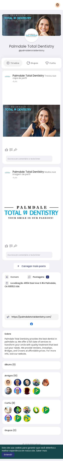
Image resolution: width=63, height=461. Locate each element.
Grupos (8, 430)
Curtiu (8, 403)
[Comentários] (11, 149)
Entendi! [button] (8, 454)
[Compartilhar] (15, 149)
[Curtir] (6, 149)
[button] (57, 5)
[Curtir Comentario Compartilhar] (11, 149)
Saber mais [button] (41, 450)
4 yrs (15, 81)
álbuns (8, 364)
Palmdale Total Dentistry (31, 46)
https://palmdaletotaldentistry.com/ (31, 316)
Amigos (9, 375)
